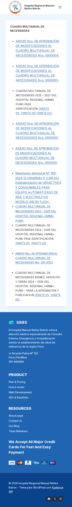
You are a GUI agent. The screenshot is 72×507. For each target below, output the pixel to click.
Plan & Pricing (17, 381)
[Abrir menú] (60, 7)
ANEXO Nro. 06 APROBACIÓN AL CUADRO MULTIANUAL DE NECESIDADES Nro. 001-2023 (36, 258)
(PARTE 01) (22, 243)
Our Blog (14, 426)
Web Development (20, 392)
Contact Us (15, 420)
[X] (54, 498)
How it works (16, 387)
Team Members (18, 431)
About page (16, 415)
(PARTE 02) (28, 113)
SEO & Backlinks (18, 397)
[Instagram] (60, 498)
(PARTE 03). (44, 113)
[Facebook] (49, 498)
